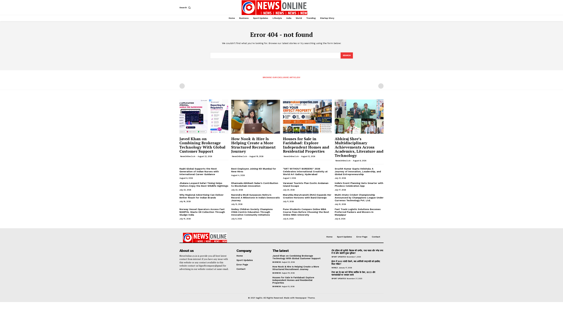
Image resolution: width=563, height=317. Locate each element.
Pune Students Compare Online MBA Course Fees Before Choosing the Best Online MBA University (306, 212)
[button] (185, 7)
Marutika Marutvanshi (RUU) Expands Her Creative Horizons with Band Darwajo (307, 196)
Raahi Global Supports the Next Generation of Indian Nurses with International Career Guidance (199, 171)
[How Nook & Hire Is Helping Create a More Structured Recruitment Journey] (255, 117)
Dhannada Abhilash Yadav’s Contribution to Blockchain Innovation (254, 184)
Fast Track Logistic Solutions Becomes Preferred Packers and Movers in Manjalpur (358, 212)
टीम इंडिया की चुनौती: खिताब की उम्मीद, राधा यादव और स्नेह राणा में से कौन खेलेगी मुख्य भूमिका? (357, 251)
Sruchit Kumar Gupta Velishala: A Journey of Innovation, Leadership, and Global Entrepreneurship (358, 171)
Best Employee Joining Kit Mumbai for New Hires (253, 170)
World (334, 268)
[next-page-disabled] (381, 86)
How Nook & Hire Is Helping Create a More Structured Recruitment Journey (253, 145)
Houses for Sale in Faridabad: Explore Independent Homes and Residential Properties (306, 145)
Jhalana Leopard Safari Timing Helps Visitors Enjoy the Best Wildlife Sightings (203, 184)
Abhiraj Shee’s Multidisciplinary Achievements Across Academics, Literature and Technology (359, 147)
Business (276, 262)
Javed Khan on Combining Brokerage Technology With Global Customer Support (202, 145)
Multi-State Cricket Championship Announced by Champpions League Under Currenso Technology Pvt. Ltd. (359, 197)
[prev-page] (182, 86)
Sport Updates (338, 257)
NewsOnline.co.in (187, 156)
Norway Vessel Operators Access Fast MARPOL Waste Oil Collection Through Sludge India (202, 212)
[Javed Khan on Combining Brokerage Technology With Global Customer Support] (203, 117)
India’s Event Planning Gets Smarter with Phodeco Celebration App (359, 184)
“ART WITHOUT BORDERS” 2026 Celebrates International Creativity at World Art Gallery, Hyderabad (305, 171)
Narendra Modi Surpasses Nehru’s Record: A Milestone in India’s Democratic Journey (255, 197)
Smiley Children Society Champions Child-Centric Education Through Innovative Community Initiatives (252, 212)
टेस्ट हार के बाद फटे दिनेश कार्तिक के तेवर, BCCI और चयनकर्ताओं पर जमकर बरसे (353, 273)
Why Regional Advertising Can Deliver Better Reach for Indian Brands (201, 196)
